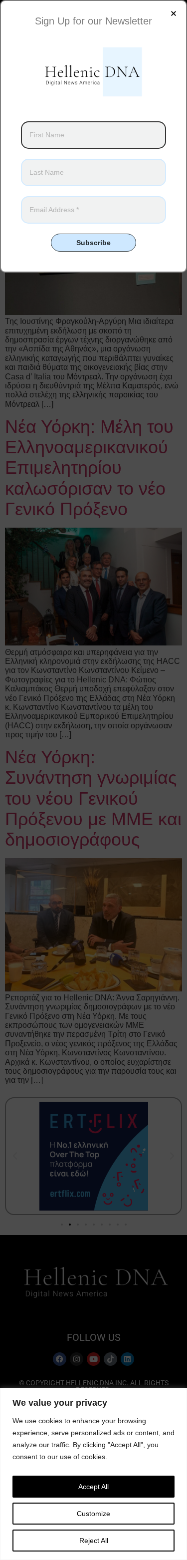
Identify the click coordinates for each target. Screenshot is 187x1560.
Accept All (93, 1487)
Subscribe (93, 243)
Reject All (93, 1541)
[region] (93, 1474)
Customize (93, 1514)
